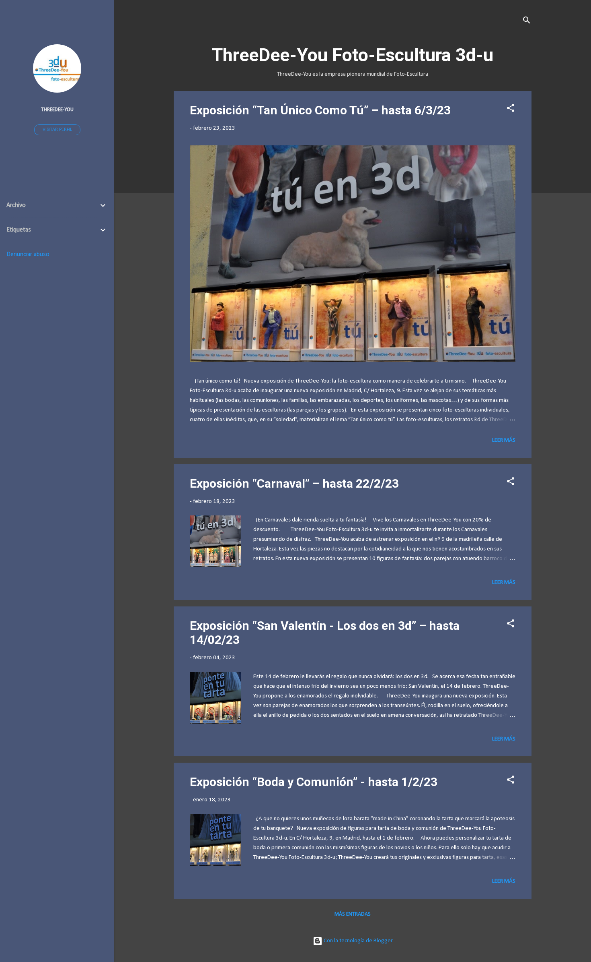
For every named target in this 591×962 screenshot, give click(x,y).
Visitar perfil (57, 129)
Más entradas (352, 914)
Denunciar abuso (27, 254)
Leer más (503, 440)
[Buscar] (526, 22)
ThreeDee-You (57, 109)
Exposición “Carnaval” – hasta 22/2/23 (294, 483)
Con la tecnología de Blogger (357, 941)
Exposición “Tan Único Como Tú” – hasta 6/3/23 (320, 110)
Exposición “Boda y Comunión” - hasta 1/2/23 (313, 782)
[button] (510, 109)
